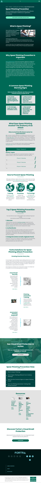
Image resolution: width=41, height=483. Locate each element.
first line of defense (9, 225)
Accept (33, 477)
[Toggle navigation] (39, 1)
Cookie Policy (24, 477)
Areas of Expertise (10, 466)
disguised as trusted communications (13, 31)
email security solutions (30, 195)
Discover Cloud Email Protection (20, 17)
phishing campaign (21, 222)
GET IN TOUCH (9, 471)
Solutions (10, 6)
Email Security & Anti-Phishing (18, 6)
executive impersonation (28, 45)
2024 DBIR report (10, 137)
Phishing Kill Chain (9, 144)
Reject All (33, 479)
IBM (6, 135)
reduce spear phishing (27, 303)
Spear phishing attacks (10, 61)
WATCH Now (20, 354)
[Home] (2, 1)
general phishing (11, 38)
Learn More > (15, 289)
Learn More (20, 440)
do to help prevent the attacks (20, 180)
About (8, 468)
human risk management (10, 196)
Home (7, 6)
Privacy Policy (20, 477)
